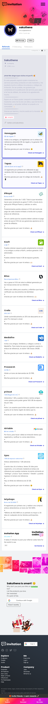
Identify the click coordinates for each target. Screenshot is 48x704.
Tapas (7, 163)
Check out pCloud (37, 418)
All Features (4, 671)
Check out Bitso (37, 300)
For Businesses (5, 680)
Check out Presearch (35, 382)
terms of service (31, 693)
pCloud (8, 391)
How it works (13, 605)
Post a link (27, 658)
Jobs (25, 669)
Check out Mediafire (36, 357)
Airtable (8, 428)
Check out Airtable (36, 445)
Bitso (6, 276)
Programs (4, 658)
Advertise (27, 671)
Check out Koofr (37, 266)
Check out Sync (37, 489)
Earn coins (4, 674)
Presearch (9, 366)
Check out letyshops (36, 523)
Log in (25, 660)
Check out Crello (37, 327)
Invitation (34, 586)
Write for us (27, 674)
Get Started (38, 546)
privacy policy (20, 693)
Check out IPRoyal (36, 232)
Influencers (4, 678)
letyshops (9, 499)
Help (2, 682)
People (3, 660)
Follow (30, 40)
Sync (6, 455)
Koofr (7, 241)
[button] (23, 600)
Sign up (26, 662)
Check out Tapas (37, 183)
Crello (7, 310)
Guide (3, 662)
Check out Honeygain (35, 153)
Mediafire (9, 337)
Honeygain (10, 133)
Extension (4, 669)
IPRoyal (8, 193)
